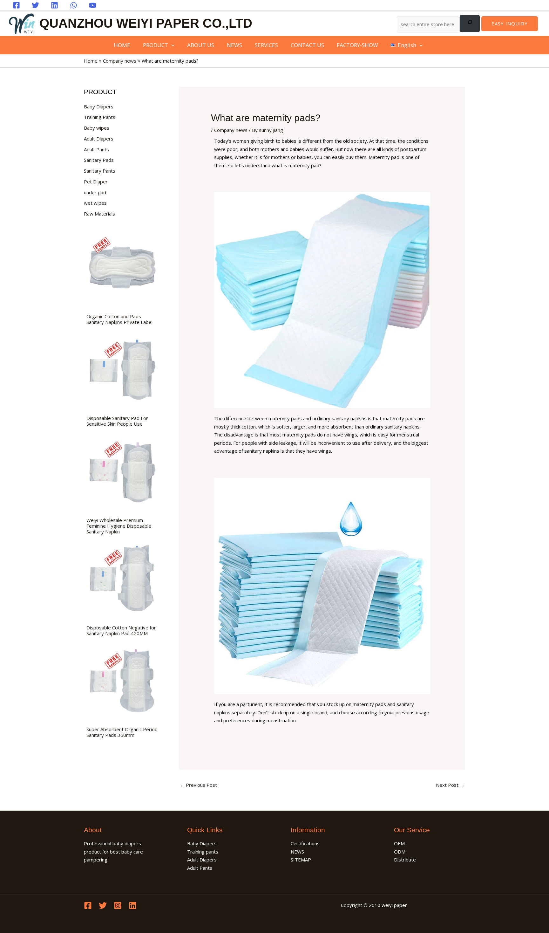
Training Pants (99, 117)
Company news (230, 130)
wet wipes (95, 203)
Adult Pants (96, 149)
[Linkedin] (54, 5)
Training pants (202, 851)
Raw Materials (99, 213)
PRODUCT (155, 45)
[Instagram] (118, 905)
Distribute (405, 859)
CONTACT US (307, 45)
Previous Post (198, 785)
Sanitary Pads (99, 160)
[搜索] (470, 23)
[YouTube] (92, 5)
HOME (122, 45)
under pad (95, 192)
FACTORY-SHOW (357, 45)
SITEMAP (301, 859)
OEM (399, 843)
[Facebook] (16, 5)
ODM (399, 851)
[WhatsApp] (73, 5)
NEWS (234, 45)
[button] (509, 23)
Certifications (305, 843)
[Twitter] (35, 5)
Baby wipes (96, 128)
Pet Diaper (96, 181)
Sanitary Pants (99, 171)
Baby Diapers (98, 106)
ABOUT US (200, 45)
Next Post (450, 785)
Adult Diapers (98, 138)
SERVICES (266, 45)
